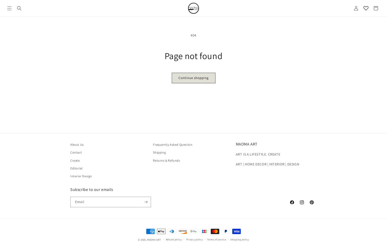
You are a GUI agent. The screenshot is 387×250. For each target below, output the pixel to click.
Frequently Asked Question (172, 145)
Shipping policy (239, 239)
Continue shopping (193, 78)
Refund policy (174, 239)
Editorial (76, 168)
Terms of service (216, 239)
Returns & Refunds (166, 160)
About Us (77, 145)
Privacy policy (194, 239)
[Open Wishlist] (366, 8)
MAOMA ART (154, 239)
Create (75, 160)
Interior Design (81, 176)
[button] (9, 8)
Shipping (159, 152)
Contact (76, 152)
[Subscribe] (146, 202)
